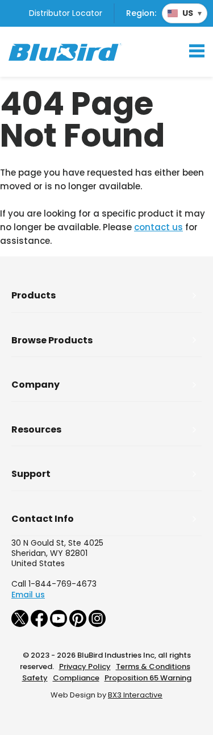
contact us (158, 227)
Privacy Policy (85, 666)
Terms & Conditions (153, 666)
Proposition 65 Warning (148, 677)
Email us (28, 594)
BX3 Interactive (135, 695)
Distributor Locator (65, 13)
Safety (35, 677)
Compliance (76, 677)
